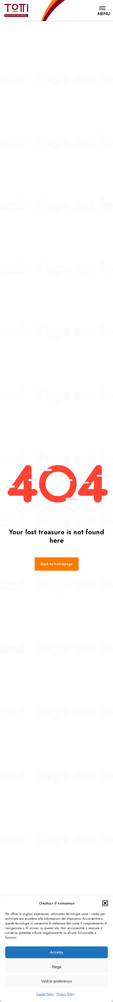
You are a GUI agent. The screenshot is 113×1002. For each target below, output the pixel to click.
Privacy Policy (65, 994)
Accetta (56, 952)
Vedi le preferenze (56, 981)
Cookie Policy (45, 994)
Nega (56, 967)
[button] (105, 903)
